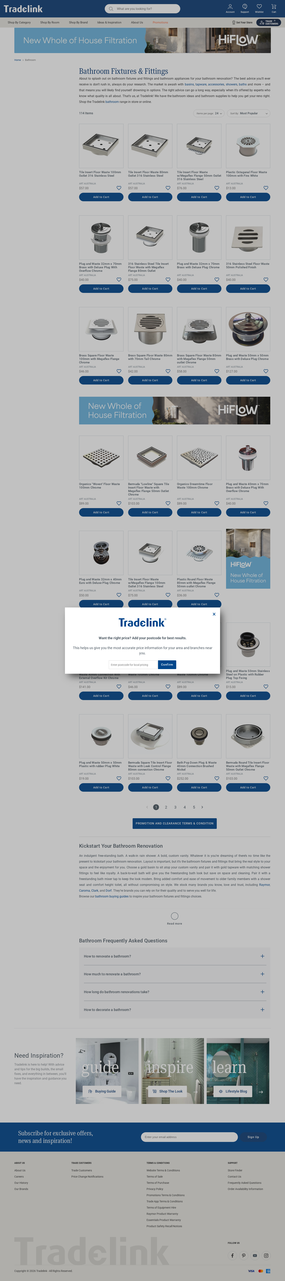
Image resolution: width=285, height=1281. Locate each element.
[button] (214, 614)
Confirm (167, 664)
